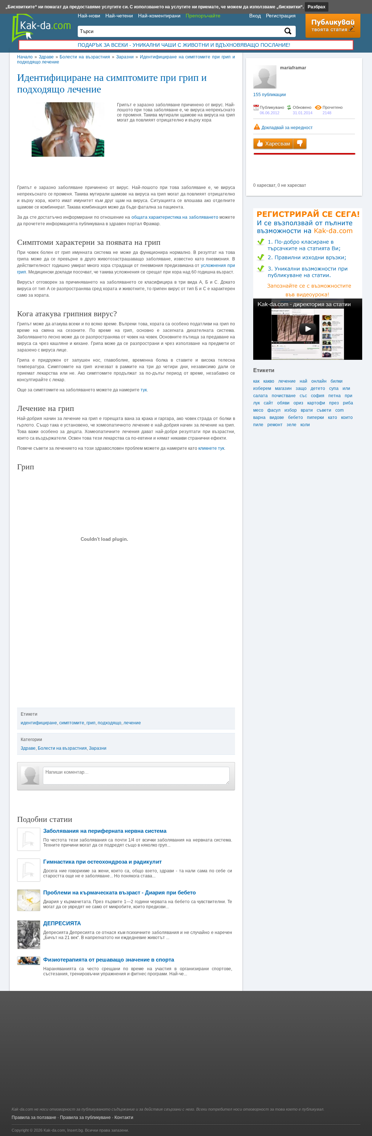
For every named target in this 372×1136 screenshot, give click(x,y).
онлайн (319, 381)
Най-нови (89, 15)
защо (301, 388)
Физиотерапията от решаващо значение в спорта (108, 959)
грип (91, 722)
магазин (283, 388)
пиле (258, 424)
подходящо (109, 722)
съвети (324, 410)
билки (337, 381)
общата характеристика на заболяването (175, 217)
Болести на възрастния (85, 56)
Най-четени (119, 15)
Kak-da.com (54, 1130)
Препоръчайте (203, 15)
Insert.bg (75, 1130)
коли (305, 424)
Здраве (46, 56)
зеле (291, 424)
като (332, 417)
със (303, 395)
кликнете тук (211, 448)
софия (317, 395)
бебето (295, 417)
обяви (283, 403)
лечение (132, 722)
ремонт (275, 424)
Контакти (123, 1117)
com (339, 410)
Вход (255, 15)
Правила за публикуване (85, 1117)
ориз (298, 403)
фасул (273, 410)
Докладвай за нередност (286, 127)
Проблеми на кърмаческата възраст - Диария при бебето (119, 892)
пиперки (315, 417)
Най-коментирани (159, 15)
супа (334, 388)
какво (268, 381)
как (256, 381)
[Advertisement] (186, 1052)
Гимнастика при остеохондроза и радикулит (102, 862)
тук (144, 389)
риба (348, 403)
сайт (268, 403)
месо (258, 410)
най (303, 381)
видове (277, 417)
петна (334, 395)
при (348, 395)
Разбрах (317, 6)
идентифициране (39, 722)
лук (256, 403)
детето (318, 388)
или (346, 388)
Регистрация (281, 15)
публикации (269, 94)
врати (307, 410)
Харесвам (277, 143)
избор (290, 410)
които (347, 417)
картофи (316, 403)
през (334, 403)
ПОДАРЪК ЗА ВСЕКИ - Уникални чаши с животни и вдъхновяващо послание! (184, 45)
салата (260, 395)
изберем (262, 388)
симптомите (71, 722)
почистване (284, 395)
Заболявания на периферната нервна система (104, 831)
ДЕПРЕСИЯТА (62, 923)
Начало (25, 56)
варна (259, 417)
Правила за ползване (34, 1117)
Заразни (125, 56)
